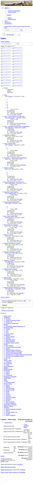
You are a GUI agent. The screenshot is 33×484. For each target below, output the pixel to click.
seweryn (10, 96)
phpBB (2, 460)
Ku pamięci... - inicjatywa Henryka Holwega (15, 157)
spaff (21, 113)
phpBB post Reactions (6, 469)
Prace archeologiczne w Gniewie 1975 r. (14, 182)
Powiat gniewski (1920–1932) (11, 202)
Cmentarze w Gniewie (9, 135)
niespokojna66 (12, 193)
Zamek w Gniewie (8, 167)
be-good (10, 145)
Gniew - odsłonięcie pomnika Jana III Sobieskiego (16, 126)
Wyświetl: (4, 300)
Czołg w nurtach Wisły (9, 143)
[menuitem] (13, 10)
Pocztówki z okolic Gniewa (11, 192)
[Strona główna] (16, 3)
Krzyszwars (11, 117)
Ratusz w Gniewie (8, 234)
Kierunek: (4, 302)
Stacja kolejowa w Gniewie (11, 224)
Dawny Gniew (7, 277)
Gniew (3, 38)
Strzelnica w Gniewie (9, 260)
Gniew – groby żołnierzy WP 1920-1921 (14, 116)
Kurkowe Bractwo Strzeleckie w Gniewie (14, 287)
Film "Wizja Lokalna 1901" (11, 216)
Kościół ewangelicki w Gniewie (12, 251)
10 (7, 108)
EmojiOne (22, 469)
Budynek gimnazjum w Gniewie (12, 243)
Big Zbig (10, 127)
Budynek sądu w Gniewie (10, 269)
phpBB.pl (20, 464)
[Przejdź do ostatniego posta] (22, 113)
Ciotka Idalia (11, 183)
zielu (9, 136)
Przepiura (9, 279)
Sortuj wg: (20, 300)
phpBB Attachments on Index (8, 467)
